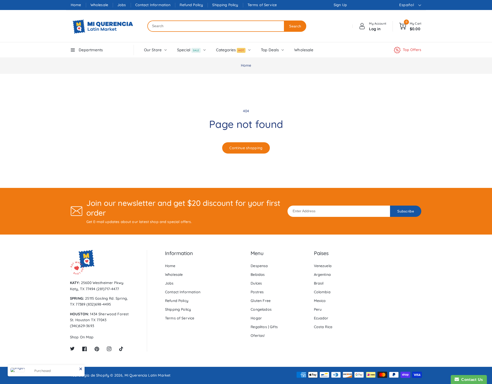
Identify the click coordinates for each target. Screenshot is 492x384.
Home (76, 5)
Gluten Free (261, 300)
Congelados (261, 309)
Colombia (322, 292)
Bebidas (258, 274)
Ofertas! (258, 335)
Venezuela (323, 266)
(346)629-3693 (82, 326)
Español (406, 5)
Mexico (320, 300)
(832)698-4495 (98, 304)
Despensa (259, 266)
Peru (318, 309)
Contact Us (471, 379)
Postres (257, 292)
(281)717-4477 (107, 289)
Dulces (256, 283)
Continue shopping (245, 148)
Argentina (322, 274)
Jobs (121, 5)
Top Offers (412, 49)
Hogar (256, 318)
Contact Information (153, 5)
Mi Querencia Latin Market (148, 375)
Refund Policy (191, 5)
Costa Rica (323, 327)
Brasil (319, 283)
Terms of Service (262, 5)
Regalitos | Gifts (264, 327)
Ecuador (321, 318)
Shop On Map (82, 337)
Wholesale (99, 5)
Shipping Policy (225, 5)
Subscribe (405, 211)
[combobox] (216, 26)
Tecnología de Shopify (90, 375)
